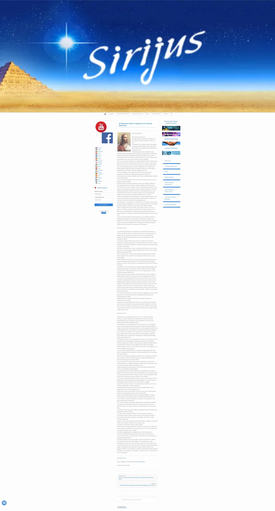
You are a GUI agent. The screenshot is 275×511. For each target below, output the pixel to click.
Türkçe (99, 168)
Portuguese (100, 174)
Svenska (99, 155)
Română (100, 177)
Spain (99, 175)
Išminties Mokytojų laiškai (123, 113)
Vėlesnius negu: (99, 191)
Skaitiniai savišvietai (169, 177)
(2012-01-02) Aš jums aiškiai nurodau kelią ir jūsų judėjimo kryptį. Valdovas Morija (136, 478)
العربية (99, 183)
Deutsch (99, 159)
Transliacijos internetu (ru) (170, 166)
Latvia (99, 153)
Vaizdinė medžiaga (156, 113)
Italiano (99, 166)
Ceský (99, 179)
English (99, 149)
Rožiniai (166, 171)
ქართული (99, 162)
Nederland (100, 160)
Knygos (147, 113)
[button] (171, 113)
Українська (100, 170)
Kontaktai (165, 113)
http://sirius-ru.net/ (121, 458)
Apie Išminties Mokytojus (137, 113)
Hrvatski (99, 164)
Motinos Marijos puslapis (170, 204)
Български (100, 151)
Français (99, 172)
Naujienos (111, 113)
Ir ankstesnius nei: (99, 197)
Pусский (99, 147)
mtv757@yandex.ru (140, 461)
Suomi (99, 157)
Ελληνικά (100, 181)
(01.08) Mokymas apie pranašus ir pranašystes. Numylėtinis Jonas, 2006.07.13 (138, 485)
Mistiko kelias (167, 160)
